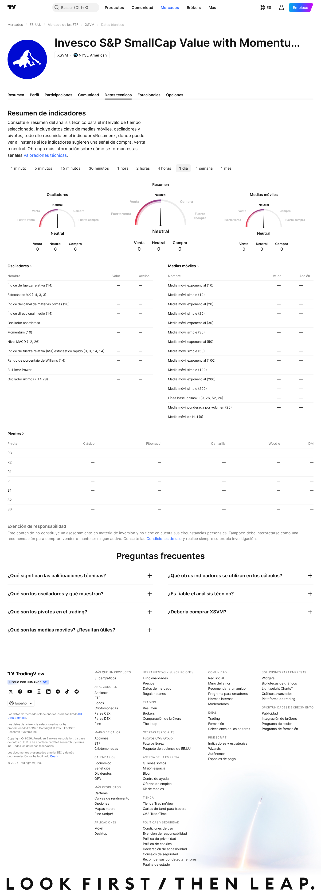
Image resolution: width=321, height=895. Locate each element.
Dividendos (103, 773)
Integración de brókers (279, 718)
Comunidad (142, 7)
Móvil (98, 828)
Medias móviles (182, 266)
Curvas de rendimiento (111, 798)
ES (268, 7)
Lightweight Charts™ (277, 688)
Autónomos (216, 754)
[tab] (18, 168)
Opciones (101, 803)
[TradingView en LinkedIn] (48, 691)
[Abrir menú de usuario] (281, 7)
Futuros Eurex (153, 743)
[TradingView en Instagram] (39, 691)
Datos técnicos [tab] (118, 94)
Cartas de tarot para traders (164, 809)
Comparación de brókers (162, 718)
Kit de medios (153, 789)
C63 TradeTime (155, 814)
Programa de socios (277, 724)
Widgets (268, 678)
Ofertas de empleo (157, 784)
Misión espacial (154, 768)
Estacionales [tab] (148, 94)
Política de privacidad (159, 839)
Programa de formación (280, 729)
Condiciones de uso (164, 538)
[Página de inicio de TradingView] (12, 7)
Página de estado (156, 864)
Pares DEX (102, 718)
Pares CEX (102, 713)
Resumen (150, 708)
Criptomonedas (106, 708)
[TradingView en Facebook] (20, 691)
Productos (114, 7)
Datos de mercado (157, 688)
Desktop (100, 833)
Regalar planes (154, 694)
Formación (216, 724)
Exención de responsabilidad (165, 833)
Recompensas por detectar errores (169, 859)
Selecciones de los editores (229, 729)
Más (212, 7)
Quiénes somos (154, 763)
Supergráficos (105, 678)
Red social (216, 678)
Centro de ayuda (156, 778)
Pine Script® (103, 814)
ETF (97, 698)
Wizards (214, 748)
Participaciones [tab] (58, 94)
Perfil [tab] (34, 94)
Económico (102, 763)
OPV (97, 778)
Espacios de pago (222, 759)
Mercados (170, 7)
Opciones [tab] (174, 94)
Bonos (99, 703)
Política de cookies (157, 844)
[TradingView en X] (11, 691)
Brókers (194, 7)
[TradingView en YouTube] (29, 691)
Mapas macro (104, 809)
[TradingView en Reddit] (76, 691)
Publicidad (270, 713)
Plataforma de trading (278, 699)
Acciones (101, 693)
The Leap (150, 724)
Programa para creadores (228, 694)
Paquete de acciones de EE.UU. (167, 748)
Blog (146, 773)
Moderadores (218, 704)
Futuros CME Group (158, 738)
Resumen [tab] (16, 94)
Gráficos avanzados (277, 694)
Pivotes (14, 433)
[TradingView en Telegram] (58, 691)
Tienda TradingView (158, 803)
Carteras (101, 793)
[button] (127, 7)
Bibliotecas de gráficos (279, 683)
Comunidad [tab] (88, 94)
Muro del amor (219, 683)
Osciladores (18, 266)
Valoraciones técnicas (45, 155)
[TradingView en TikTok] (67, 691)
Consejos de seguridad (160, 854)
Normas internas (220, 699)
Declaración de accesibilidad (165, 849)
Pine (97, 724)
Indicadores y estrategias (227, 743)
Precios (148, 683)
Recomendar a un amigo (227, 688)
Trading (214, 718)
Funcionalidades (155, 678)
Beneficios (102, 768)
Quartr (54, 756)
